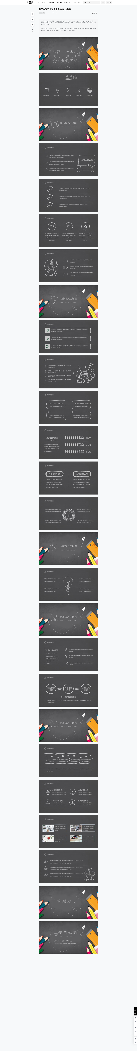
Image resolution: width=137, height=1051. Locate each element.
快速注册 (109, 2)
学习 (79, 2)
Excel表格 (59, 2)
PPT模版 (44, 2)
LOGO (74, 2)
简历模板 (51, 2)
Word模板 (67, 2)
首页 (39, 2)
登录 (103, 2)
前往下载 (95, 13)
